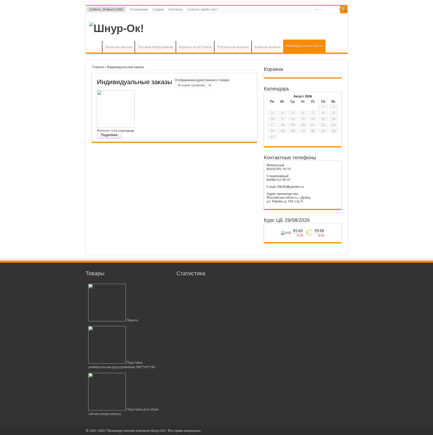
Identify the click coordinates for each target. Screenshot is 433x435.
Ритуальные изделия (233, 47)
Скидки (158, 9)
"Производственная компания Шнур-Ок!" (135, 430)
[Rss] (340, 430)
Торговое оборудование (155, 47)
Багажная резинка (118, 47)
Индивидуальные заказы (304, 46)
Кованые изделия (267, 47)
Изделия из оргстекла (195, 47)
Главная (95, 47)
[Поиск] (344, 9)
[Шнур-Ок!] (116, 28)
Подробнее (109, 135)
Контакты (176, 9)
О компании (139, 9)
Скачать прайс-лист (203, 9)
